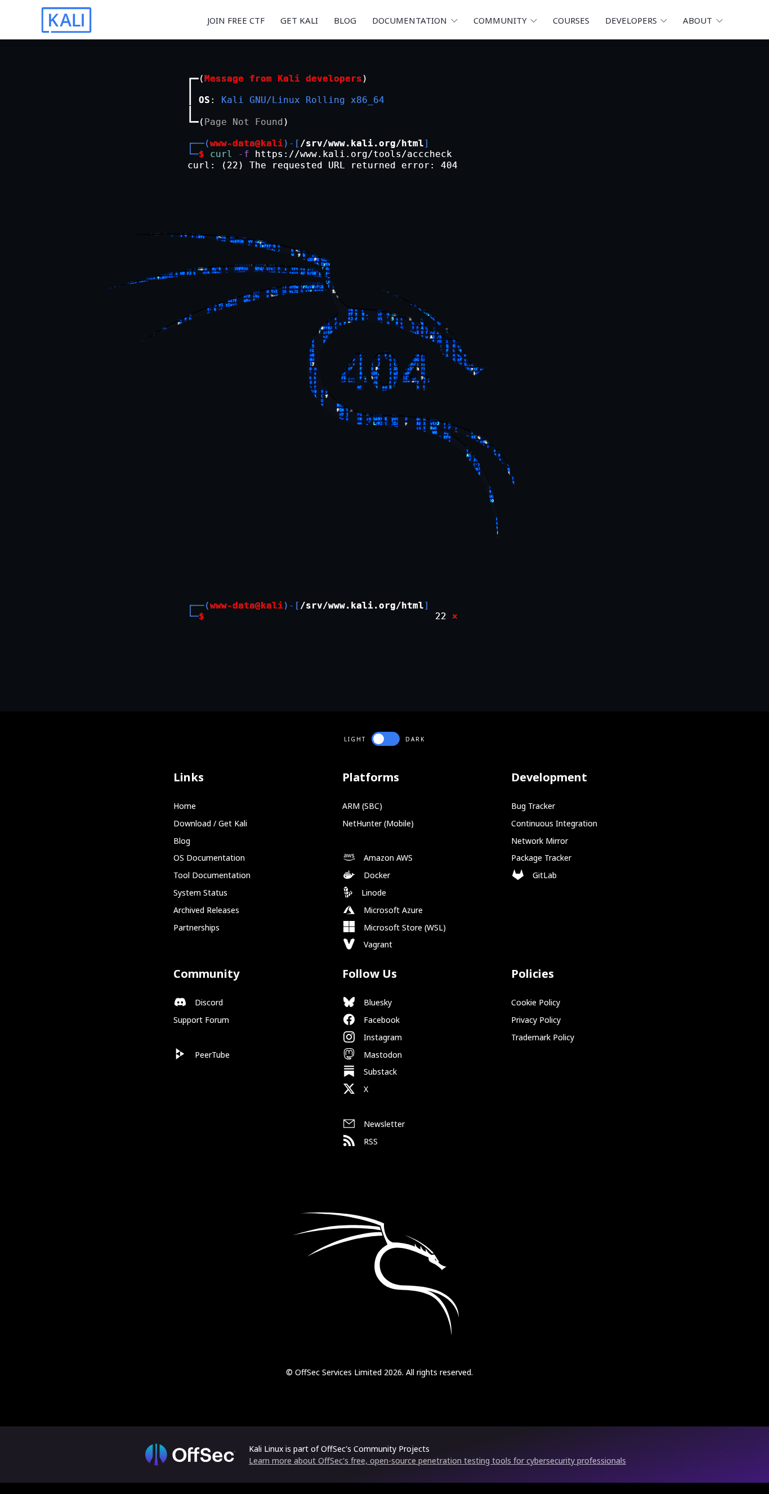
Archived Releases (206, 910)
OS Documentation (209, 857)
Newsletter (383, 1124)
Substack (379, 1071)
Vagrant (376, 944)
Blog (345, 20)
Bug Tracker (533, 805)
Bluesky (376, 1002)
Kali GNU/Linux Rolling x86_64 (302, 100)
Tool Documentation (212, 875)
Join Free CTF (236, 20)
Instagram (381, 1037)
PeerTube (211, 1054)
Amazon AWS (387, 857)
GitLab (543, 875)
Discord (208, 1002)
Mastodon (381, 1054)
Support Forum (201, 1019)
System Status (200, 892)
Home (184, 805)
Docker (375, 875)
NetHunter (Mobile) (378, 823)
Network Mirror (539, 840)
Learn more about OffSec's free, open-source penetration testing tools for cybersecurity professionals (437, 1460)
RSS (369, 1141)
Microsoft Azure (392, 910)
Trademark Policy (542, 1037)
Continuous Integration (554, 823)
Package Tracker (541, 857)
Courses (571, 20)
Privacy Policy (536, 1019)
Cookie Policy (535, 1002)
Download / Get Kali (210, 823)
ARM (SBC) (362, 805)
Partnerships (196, 927)
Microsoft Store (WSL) (403, 927)
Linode (372, 892)
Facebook (380, 1019)
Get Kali (299, 20)
